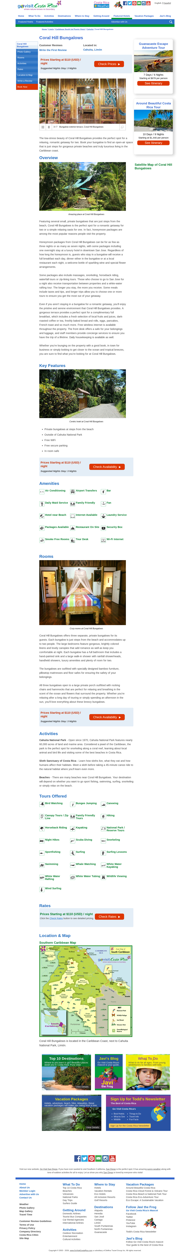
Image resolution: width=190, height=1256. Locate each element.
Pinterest (130, 1220)
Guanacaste (100, 1232)
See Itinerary (153, 83)
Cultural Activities (71, 1239)
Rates (20, 69)
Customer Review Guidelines (35, 1221)
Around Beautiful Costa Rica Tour (153, 105)
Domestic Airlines (72, 1213)
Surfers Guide (70, 1203)
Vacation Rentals (103, 1191)
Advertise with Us (119, 22)
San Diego (111, 1169)
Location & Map (24, 75)
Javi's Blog (165, 16)
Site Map (24, 1238)
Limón (98, 49)
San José (99, 1216)
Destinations (64, 16)
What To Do (34, 16)
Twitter (129, 1217)
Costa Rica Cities (28, 1235)
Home (21, 16)
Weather (24, 1204)
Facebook (131, 1214)
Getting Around (101, 16)
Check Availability (105, 467)
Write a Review (24, 81)
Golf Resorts (100, 1200)
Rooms (20, 57)
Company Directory (30, 1231)
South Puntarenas (103, 1226)
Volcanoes (68, 1194)
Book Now (22, 87)
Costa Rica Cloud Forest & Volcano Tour (147, 1191)
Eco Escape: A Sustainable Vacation (144, 1200)
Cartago (98, 1219)
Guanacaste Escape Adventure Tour (153, 45)
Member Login (27, 1191)
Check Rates (56, 918)
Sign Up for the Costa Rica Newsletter (129, 1125)
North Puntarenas (103, 1229)
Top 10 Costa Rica (72, 1188)
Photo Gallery (24, 52)
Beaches (67, 1191)
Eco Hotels (100, 1194)
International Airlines (73, 1223)
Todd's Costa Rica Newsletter (141, 1231)
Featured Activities (44, 22)
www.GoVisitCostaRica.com (81, 1250)
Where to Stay (82, 16)
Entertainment (70, 1236)
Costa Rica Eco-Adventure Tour (142, 1197)
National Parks (70, 1197)
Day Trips (68, 1200)
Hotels (97, 1188)
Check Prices (107, 64)
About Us (24, 1187)
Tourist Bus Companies (75, 1216)
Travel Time (25, 1214)
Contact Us (25, 1197)
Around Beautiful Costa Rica (140, 1188)
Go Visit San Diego (49, 1169)
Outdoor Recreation (73, 1233)
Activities (49, 16)
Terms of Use (26, 1225)
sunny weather (154, 1169)
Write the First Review (53, 50)
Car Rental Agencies (73, 1219)
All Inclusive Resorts (104, 1197)
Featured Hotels (122, 16)
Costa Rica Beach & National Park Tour (146, 1194)
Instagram (131, 1226)
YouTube (130, 1223)
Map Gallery (26, 1211)
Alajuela (98, 1210)
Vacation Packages (144, 16)
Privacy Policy (27, 1228)
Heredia (98, 1213)
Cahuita (88, 49)
